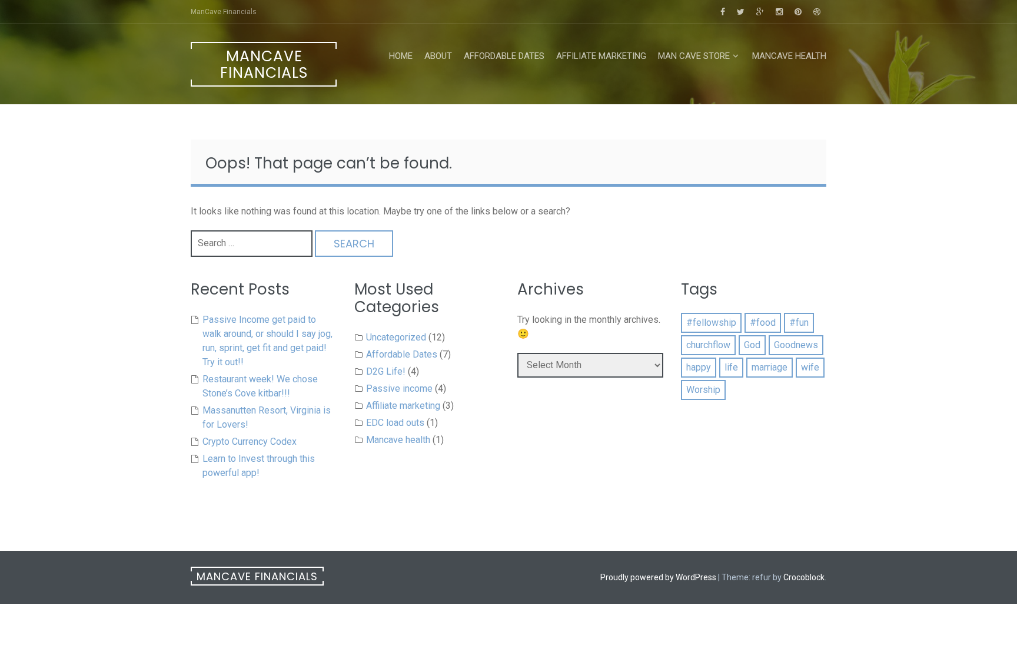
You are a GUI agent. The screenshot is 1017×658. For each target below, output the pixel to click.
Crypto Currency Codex (249, 441)
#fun (799, 322)
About (438, 56)
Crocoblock (804, 577)
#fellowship (711, 322)
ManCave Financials (264, 64)
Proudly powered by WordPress (658, 577)
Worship (703, 389)
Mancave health (789, 56)
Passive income (399, 388)
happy (698, 367)
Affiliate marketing (601, 56)
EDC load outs (395, 422)
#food (763, 322)
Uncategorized (396, 337)
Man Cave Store (694, 56)
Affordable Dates (504, 56)
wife (810, 367)
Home (401, 56)
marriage (769, 367)
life (731, 367)
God (752, 345)
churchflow (708, 345)
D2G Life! (386, 371)
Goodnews (796, 345)
